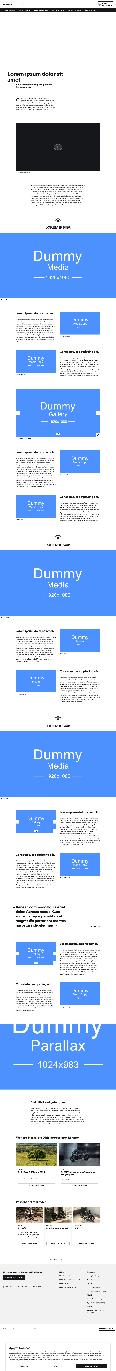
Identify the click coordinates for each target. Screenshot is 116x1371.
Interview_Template (74, 10)
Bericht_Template (25, 10)
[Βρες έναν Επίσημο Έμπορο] (23, 4)
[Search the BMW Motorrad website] (17, 4)
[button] (7, 4)
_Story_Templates (9, 10)
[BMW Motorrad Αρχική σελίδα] (105, 4)
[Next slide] (98, 413)
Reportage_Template (41, 10)
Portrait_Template (58, 10)
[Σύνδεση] (28, 4)
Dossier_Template (90, 10)
